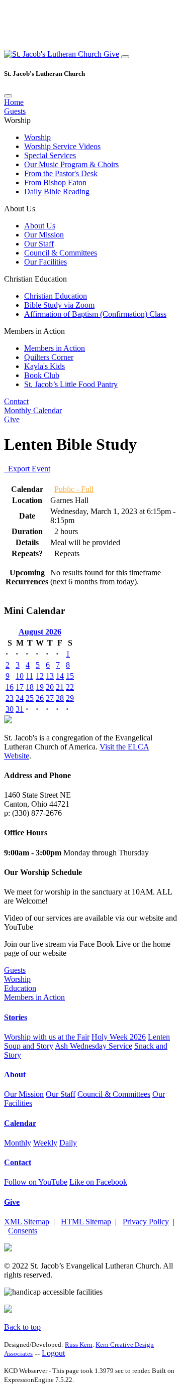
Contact (16, 401)
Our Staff (39, 243)
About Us (39, 225)
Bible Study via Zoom (59, 305)
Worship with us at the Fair (46, 1037)
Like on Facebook (98, 1182)
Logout (53, 1353)
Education (20, 988)
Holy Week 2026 (119, 1037)
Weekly (45, 1142)
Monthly (17, 1142)
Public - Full (74, 489)
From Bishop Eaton (55, 182)
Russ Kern (79, 1344)
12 (40, 676)
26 (40, 698)
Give (111, 54)
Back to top (22, 1327)
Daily (68, 1142)
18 (30, 687)
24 (20, 698)
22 (70, 687)
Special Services (50, 155)
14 (60, 676)
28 (60, 698)
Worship (37, 137)
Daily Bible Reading (56, 191)
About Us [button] (19, 208)
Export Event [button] (27, 468)
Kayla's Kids (44, 366)
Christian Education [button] (35, 279)
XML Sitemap (26, 1221)
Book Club (41, 375)
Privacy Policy (146, 1221)
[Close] (8, 95)
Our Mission (44, 234)
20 (50, 687)
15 (70, 676)
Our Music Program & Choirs (71, 164)
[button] (54, 54)
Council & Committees (60, 252)
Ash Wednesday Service (93, 1046)
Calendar (20, 1123)
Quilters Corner (48, 357)
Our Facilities (45, 262)
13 (50, 676)
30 (10, 709)
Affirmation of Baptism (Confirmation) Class (95, 314)
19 (40, 687)
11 (29, 676)
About (15, 1074)
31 (20, 709)
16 (10, 687)
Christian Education (55, 296)
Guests (15, 111)
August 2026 (40, 631)
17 (20, 687)
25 (30, 698)
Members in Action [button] (34, 331)
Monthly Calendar (33, 410)
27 (50, 698)
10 (20, 676)
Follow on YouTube (35, 1182)
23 (10, 698)
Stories (15, 1017)
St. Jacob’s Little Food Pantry (71, 384)
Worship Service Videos (62, 146)
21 (60, 687)
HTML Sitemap (86, 1221)
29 (70, 698)
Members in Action (54, 348)
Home (14, 102)
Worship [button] (17, 120)
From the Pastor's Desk (61, 173)
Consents (22, 1230)
